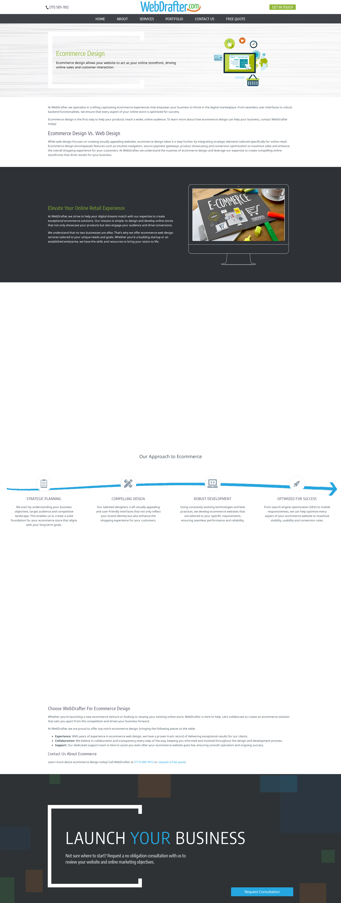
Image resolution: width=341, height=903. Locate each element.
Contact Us (204, 19)
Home (100, 19)
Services (147, 19)
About (122, 19)
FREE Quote (235, 19)
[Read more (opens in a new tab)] (58, 7)
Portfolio (174, 19)
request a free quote (171, 762)
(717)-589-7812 (144, 762)
